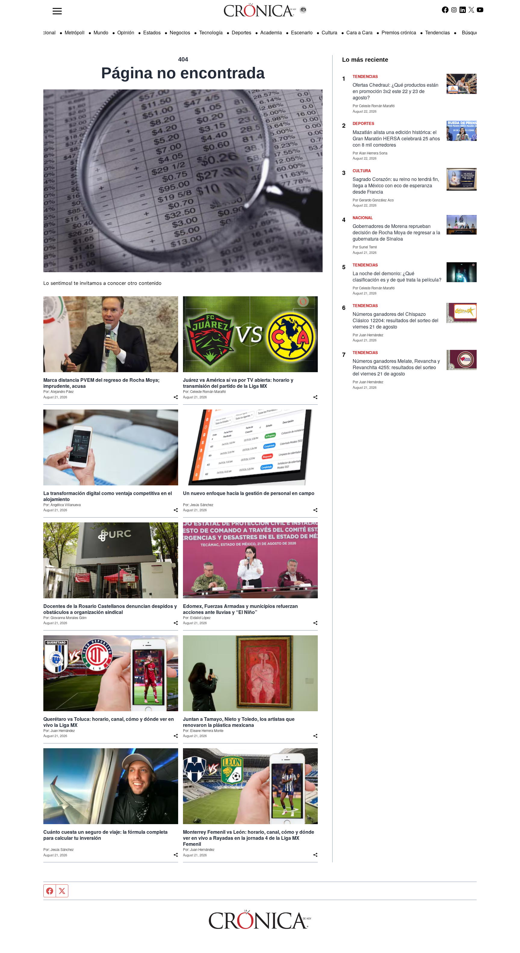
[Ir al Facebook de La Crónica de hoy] (445, 10)
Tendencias (437, 32)
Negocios (180, 32)
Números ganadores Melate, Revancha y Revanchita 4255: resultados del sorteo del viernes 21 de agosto (396, 367)
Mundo (101, 32)
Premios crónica (399, 32)
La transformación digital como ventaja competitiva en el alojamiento (107, 496)
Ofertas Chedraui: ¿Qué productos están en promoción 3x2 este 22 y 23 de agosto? (395, 91)
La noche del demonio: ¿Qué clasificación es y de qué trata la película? (397, 276)
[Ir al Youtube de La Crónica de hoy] (480, 10)
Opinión (125, 32)
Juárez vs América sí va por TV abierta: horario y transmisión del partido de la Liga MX (238, 383)
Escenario (302, 32)
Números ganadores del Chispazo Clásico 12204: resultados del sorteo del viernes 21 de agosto (395, 320)
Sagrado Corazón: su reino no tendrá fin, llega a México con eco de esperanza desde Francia (396, 185)
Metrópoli (75, 32)
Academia (271, 32)
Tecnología (211, 32)
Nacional (46, 32)
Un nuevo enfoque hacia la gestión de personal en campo (248, 493)
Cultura (329, 32)
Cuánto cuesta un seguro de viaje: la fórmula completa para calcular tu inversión (105, 835)
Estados (152, 32)
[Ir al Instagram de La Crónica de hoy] (454, 10)
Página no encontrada (183, 73)
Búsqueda (473, 32)
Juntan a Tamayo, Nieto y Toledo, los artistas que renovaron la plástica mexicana (239, 722)
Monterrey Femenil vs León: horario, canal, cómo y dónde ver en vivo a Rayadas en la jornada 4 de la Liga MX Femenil (248, 838)
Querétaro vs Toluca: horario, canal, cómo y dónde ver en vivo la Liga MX (108, 722)
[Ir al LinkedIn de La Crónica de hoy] (462, 10)
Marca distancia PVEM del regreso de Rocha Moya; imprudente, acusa (101, 383)
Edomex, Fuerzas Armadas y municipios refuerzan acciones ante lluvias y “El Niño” (240, 609)
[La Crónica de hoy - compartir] (175, 397)
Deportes (241, 32)
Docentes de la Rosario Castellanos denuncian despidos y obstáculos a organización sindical (110, 609)
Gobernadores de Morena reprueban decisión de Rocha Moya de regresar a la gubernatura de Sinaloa (396, 232)
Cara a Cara (359, 32)
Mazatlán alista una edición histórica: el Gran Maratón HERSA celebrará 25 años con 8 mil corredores (396, 138)
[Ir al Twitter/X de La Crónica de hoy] (471, 10)
